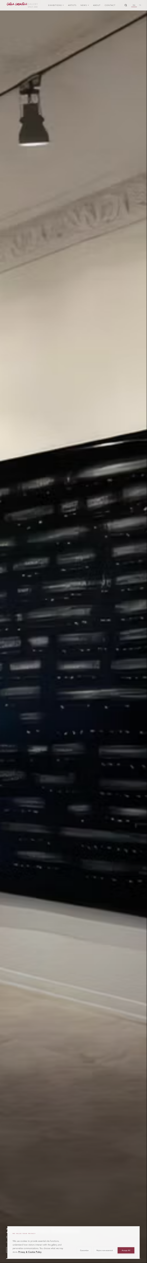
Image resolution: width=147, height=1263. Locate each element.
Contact (110, 5)
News (84, 5)
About (97, 5)
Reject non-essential (105, 1250)
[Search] (125, 5)
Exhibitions (55, 5)
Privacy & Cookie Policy (29, 1251)
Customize (84, 1250)
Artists (72, 5)
